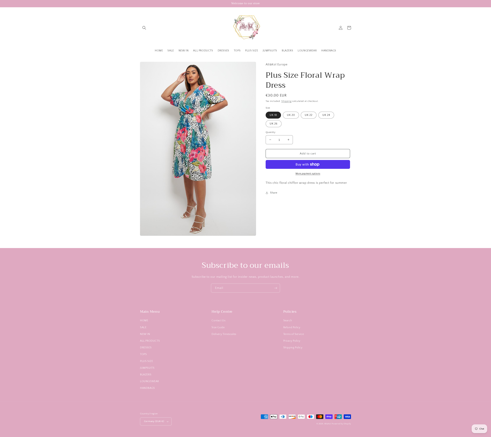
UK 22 (308, 114)
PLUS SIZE (146, 361)
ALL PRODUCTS (150, 340)
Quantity (270, 132)
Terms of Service (293, 334)
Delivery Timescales (224, 334)
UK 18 (273, 114)
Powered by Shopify (341, 424)
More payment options (308, 173)
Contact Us (218, 320)
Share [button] (273, 192)
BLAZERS (145, 374)
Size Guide (218, 327)
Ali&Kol (327, 424)
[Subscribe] (275, 288)
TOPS (143, 354)
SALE (143, 327)
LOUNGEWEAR (149, 381)
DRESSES (146, 347)
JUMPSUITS (147, 367)
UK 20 (291, 114)
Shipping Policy (292, 347)
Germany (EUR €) (154, 421)
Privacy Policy (291, 340)
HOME (144, 320)
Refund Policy (291, 327)
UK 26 (274, 123)
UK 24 (326, 114)
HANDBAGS (147, 388)
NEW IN (145, 334)
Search (287, 320)
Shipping (286, 101)
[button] (144, 28)
